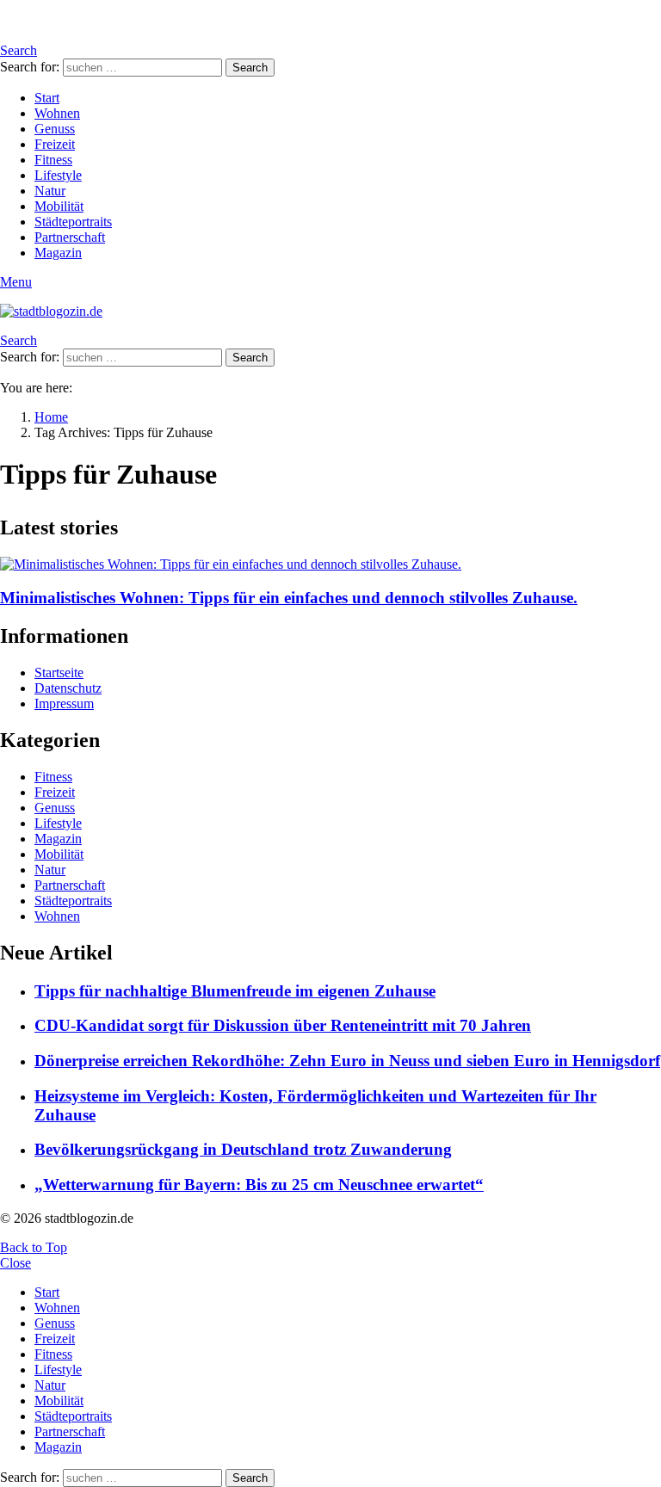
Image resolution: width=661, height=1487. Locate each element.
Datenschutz (68, 688)
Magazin (58, 252)
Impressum (64, 703)
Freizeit (54, 144)
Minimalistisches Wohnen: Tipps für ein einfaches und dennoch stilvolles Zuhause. (289, 598)
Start (46, 97)
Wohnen (57, 113)
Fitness (53, 159)
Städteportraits (73, 221)
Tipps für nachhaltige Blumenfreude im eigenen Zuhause (235, 991)
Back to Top (33, 1247)
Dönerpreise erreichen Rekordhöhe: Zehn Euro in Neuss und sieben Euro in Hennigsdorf (347, 1061)
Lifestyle (58, 175)
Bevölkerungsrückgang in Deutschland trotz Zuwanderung (243, 1149)
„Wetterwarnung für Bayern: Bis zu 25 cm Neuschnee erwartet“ (259, 1184)
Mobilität (58, 206)
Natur (49, 190)
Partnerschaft (69, 237)
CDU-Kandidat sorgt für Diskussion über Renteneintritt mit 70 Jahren (282, 1025)
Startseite (58, 672)
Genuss (54, 128)
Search (250, 67)
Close (15, 1263)
